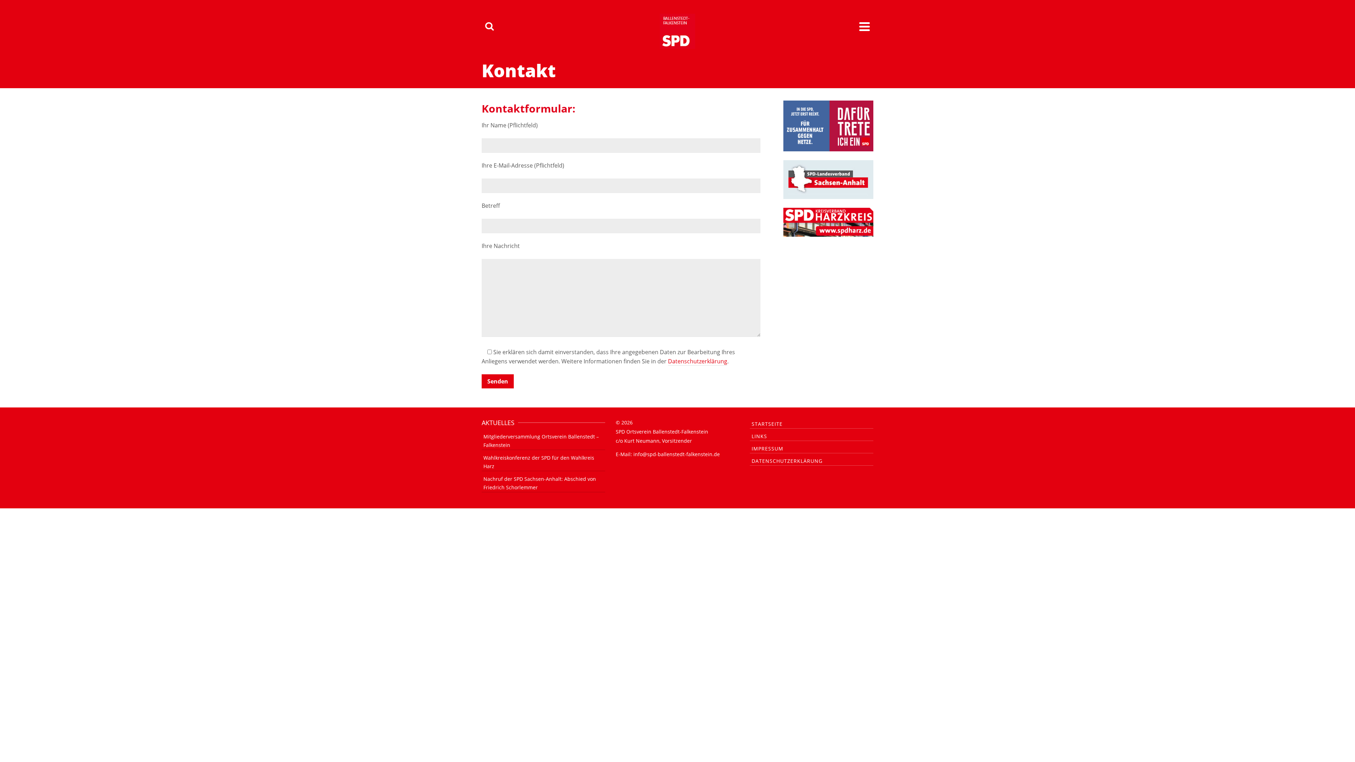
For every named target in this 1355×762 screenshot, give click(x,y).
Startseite (767, 424)
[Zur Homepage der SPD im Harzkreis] (828, 221)
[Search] (489, 26)
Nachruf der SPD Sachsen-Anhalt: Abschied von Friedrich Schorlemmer (539, 483)
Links (759, 436)
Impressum (767, 448)
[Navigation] (864, 26)
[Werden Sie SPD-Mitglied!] (828, 125)
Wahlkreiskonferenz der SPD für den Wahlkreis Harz (538, 462)
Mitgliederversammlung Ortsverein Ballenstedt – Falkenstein (541, 440)
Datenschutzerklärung (697, 361)
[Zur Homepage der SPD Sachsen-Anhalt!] (828, 179)
